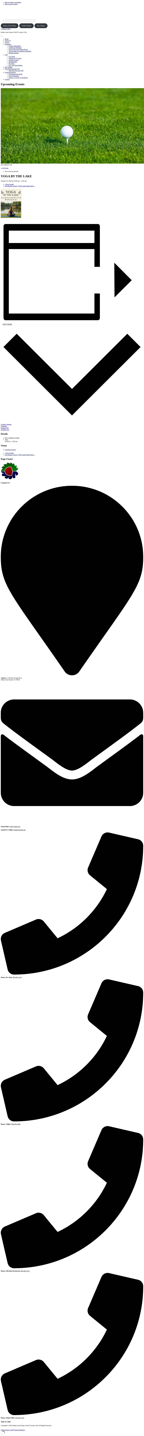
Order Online (26, 26)
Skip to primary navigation (13, 2)
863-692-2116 (25, 1271)
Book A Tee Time (9, 26)
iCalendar (4, 426)
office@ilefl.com (15, 826)
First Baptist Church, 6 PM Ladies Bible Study (20, 186)
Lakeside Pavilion (10, 450)
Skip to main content (11, 4)
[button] (8, 44)
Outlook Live (5, 430)
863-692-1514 (17, 977)
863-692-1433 (19, 1418)
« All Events (4, 168)
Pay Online (41, 26)
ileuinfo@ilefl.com (20, 830)
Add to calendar (7, 324)
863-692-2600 (16, 1124)
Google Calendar (6, 424)
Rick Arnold (9, 184)
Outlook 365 (5, 428)
